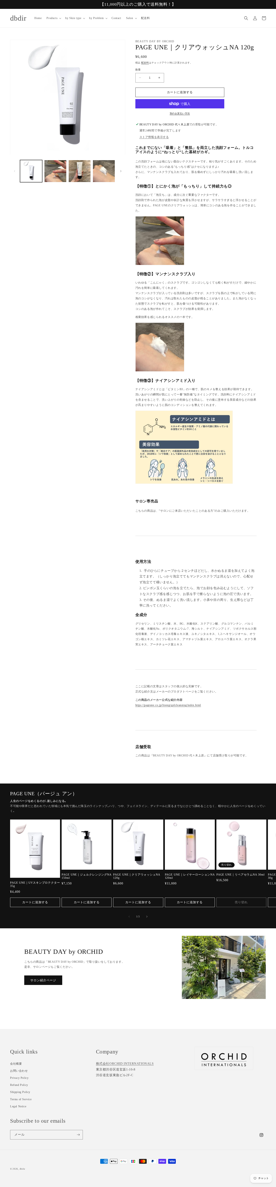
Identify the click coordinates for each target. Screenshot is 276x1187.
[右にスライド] (120, 171)
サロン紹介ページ (43, 980)
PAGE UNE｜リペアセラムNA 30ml (240, 874)
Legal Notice (18, 1106)
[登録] (78, 1134)
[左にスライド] (14, 171)
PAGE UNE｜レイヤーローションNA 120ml (190, 876)
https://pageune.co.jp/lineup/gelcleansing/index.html (168, 705)
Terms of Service (21, 1099)
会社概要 (16, 1063)
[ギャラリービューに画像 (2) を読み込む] (55, 171)
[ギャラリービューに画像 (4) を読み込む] (104, 171)
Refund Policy (19, 1084)
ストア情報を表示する (154, 137)
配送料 (145, 62)
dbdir (22, 1169)
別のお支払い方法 (180, 113)
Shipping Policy (20, 1092)
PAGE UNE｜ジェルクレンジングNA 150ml (86, 876)
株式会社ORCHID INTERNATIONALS (125, 1063)
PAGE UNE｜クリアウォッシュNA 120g (136, 876)
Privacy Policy (19, 1077)
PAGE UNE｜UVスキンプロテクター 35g (35, 884)
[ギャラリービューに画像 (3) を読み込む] (79, 171)
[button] (53, 18)
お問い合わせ (19, 1070)
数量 (138, 69)
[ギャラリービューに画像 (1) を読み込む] (31, 171)
